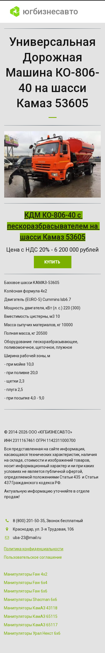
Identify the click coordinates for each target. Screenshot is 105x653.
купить (52, 262)
